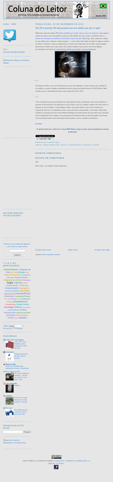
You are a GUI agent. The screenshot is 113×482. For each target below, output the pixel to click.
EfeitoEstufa (9, 296)
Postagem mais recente (43, 250)
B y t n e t (9, 408)
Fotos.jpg (7, 299)
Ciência (19, 299)
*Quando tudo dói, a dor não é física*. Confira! (21, 356)
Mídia (22, 285)
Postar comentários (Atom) (50, 254)
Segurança (87, 145)
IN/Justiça (11, 315)
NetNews (10, 302)
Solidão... (17, 385)
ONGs (25, 283)
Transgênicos (25, 275)
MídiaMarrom (21, 301)
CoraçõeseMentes (14, 310)
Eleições (23, 318)
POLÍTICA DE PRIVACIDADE (14, 52)
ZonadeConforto (22, 304)
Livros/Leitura (26, 307)
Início (5, 49)
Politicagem (11, 277)
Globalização (9, 291)
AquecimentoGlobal (23, 313)
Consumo (24, 277)
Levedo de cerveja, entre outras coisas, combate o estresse (20, 400)
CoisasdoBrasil (22, 293)
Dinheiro (16, 291)
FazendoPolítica (10, 304)
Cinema (16, 318)
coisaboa (9, 396)
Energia (21, 272)
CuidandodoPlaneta (22, 296)
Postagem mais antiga (102, 250)
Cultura (18, 307)
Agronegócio (25, 288)
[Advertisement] (74, 231)
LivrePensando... (13, 285)
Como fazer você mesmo (15, 340)
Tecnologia (9, 307)
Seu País (14, 272)
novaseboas (10, 352)
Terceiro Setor (15, 275)
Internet (13, 299)
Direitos (64, 145)
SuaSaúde (95, 145)
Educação (26, 280)
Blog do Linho (11, 364)
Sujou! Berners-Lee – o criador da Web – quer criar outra (21, 412)
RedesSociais (9, 294)
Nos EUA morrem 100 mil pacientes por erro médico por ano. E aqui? (68, 28)
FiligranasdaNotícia (75, 145)
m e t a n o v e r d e (13, 371)
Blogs (26, 285)
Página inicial (73, 250)
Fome (17, 277)
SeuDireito (25, 291)
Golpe (10, 282)
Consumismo (22, 315)
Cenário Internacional (51, 145)
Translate (19, 328)
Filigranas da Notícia (13, 280)
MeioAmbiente (11, 269)
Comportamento (12, 288)
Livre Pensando (11, 383)
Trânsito (18, 282)
